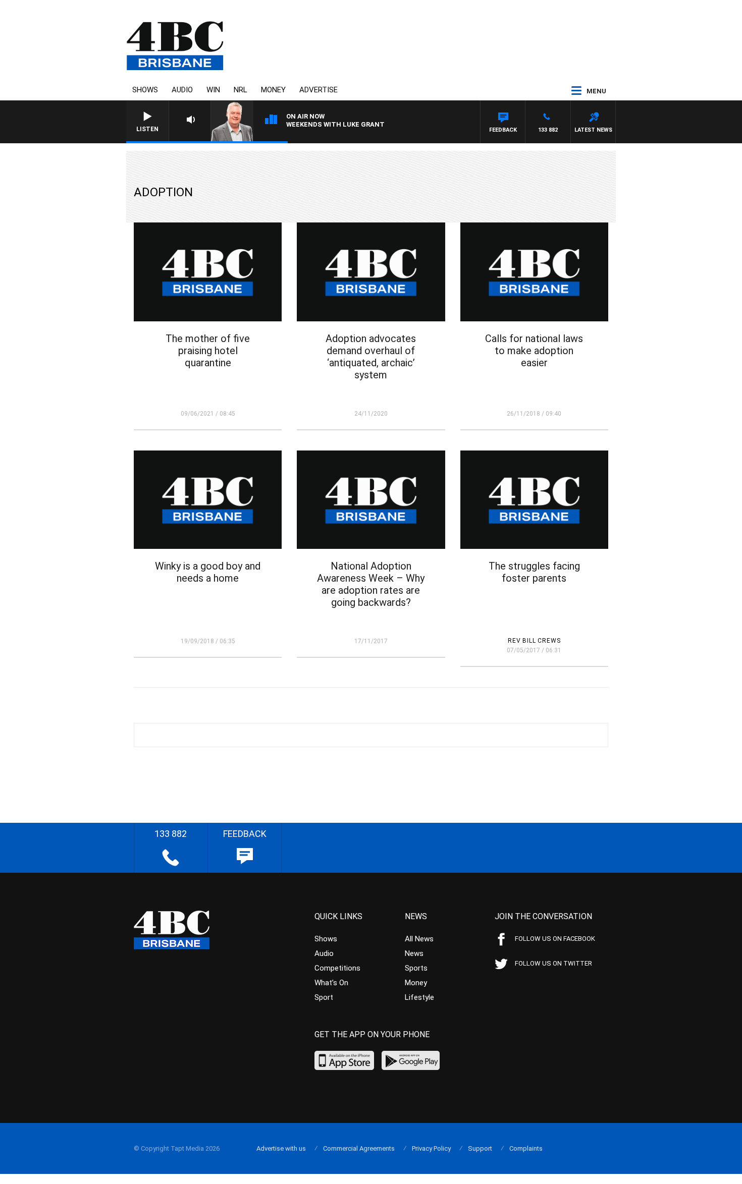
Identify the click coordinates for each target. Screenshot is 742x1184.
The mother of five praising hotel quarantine (208, 350)
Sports (416, 968)
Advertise (318, 89)
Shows (145, 89)
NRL (240, 89)
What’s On (331, 982)
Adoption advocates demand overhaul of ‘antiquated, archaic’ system (371, 356)
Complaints (526, 1148)
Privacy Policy (431, 1148)
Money (273, 89)
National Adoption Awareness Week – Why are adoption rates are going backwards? (371, 584)
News (414, 953)
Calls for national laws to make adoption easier (534, 350)
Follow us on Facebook (555, 938)
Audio (182, 89)
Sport (323, 997)
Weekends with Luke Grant (335, 124)
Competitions (337, 968)
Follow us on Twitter (553, 963)
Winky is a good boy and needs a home (207, 572)
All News (419, 938)
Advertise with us (281, 1148)
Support (480, 1148)
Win (213, 89)
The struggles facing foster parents (534, 572)
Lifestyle (419, 997)
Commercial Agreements (359, 1148)
